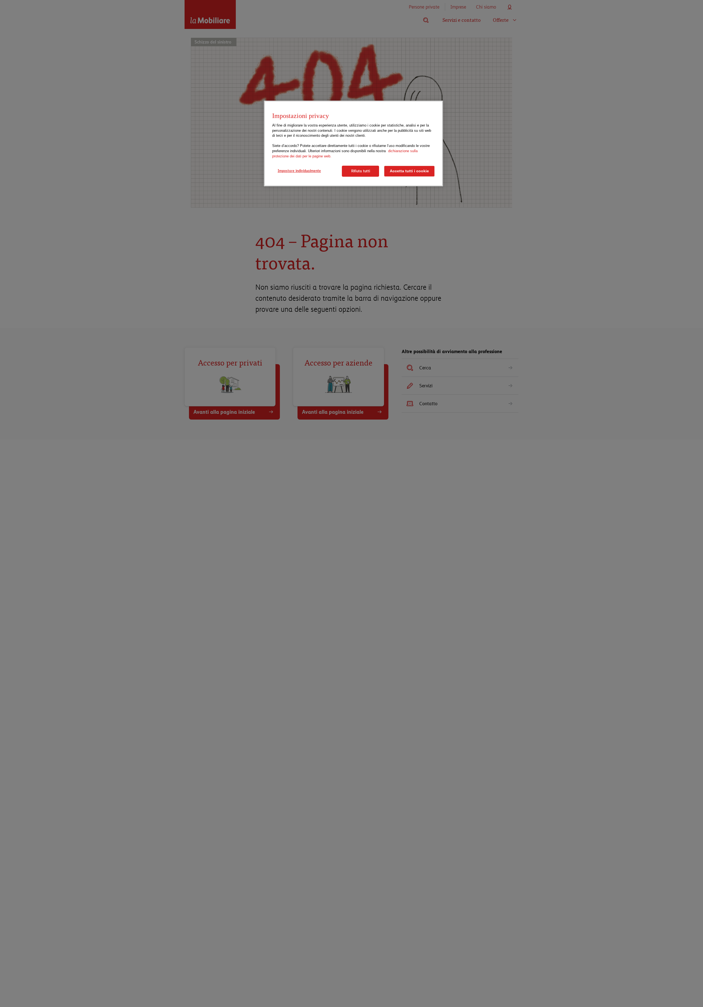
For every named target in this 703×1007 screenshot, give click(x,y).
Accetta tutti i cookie (409, 171)
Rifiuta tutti (360, 171)
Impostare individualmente (299, 170)
